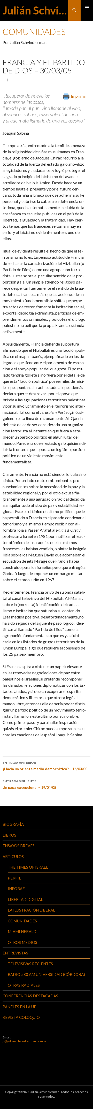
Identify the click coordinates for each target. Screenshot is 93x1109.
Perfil (14, 878)
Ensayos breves (19, 845)
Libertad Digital (25, 899)
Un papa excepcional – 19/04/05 (29, 784)
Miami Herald (22, 931)
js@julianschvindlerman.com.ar (25, 1041)
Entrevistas (15, 953)
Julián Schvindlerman (35, 10)
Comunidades (22, 921)
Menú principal (87, 6)
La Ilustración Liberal (31, 910)
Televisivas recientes (30, 963)
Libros (9, 835)
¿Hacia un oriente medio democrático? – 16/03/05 (45, 766)
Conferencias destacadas (30, 995)
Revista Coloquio (21, 1017)
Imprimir (78, 96)
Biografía (13, 824)
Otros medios (22, 942)
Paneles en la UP (19, 1006)
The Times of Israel (28, 867)
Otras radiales (24, 985)
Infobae (16, 888)
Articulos (13, 856)
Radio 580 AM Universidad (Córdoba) (46, 974)
